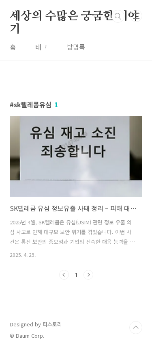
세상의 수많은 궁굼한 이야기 (74, 17)
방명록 (76, 47)
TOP (135, 327)
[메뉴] (136, 16)
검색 (118, 16)
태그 (41, 47)
